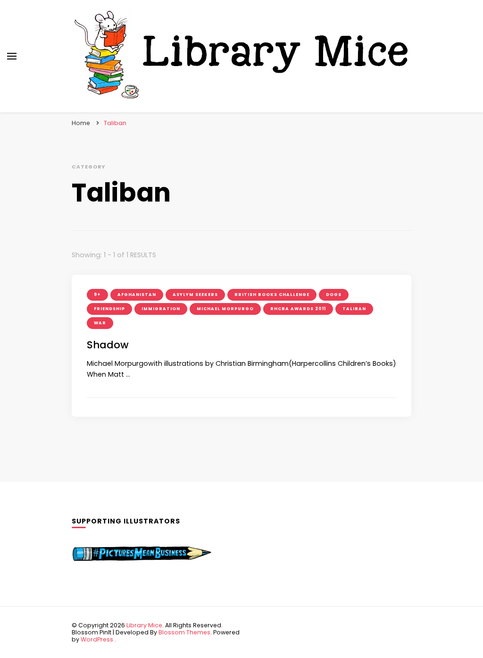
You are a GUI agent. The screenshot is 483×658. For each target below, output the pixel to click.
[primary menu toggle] (12, 56)
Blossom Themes (184, 632)
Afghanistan (136, 294)
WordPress (97, 639)
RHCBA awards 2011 (298, 309)
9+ (97, 294)
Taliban (354, 309)
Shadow (108, 345)
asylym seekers (195, 294)
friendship (109, 309)
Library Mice (144, 625)
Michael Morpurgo (225, 309)
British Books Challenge (271, 294)
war (100, 323)
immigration (161, 309)
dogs (333, 294)
